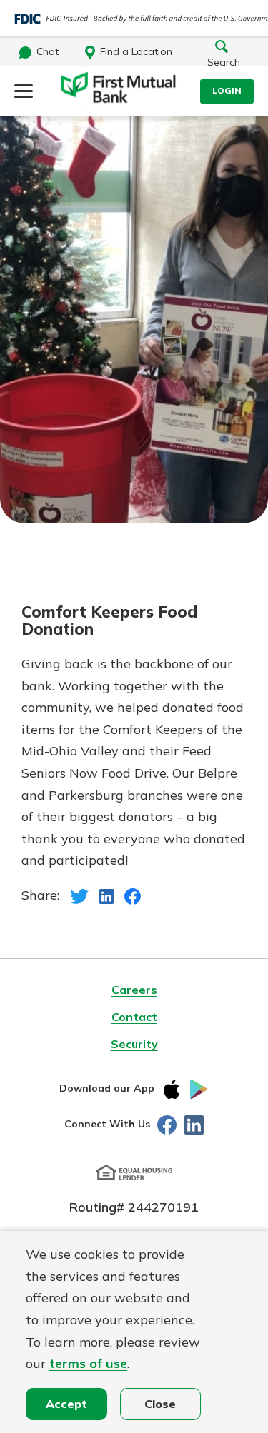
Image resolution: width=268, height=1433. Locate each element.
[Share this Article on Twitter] (79, 895)
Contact (134, 1017)
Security (134, 1044)
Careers (134, 989)
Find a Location (136, 51)
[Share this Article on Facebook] (132, 895)
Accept (66, 1404)
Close (160, 1404)
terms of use (88, 1363)
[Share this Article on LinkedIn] (106, 895)
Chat (47, 51)
